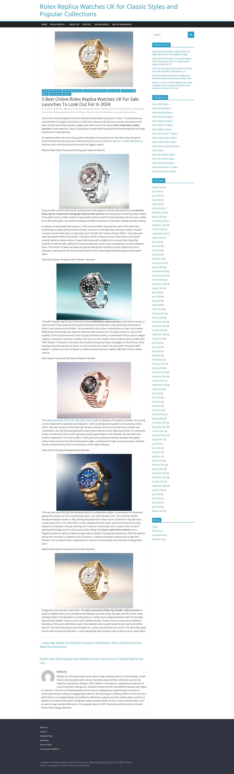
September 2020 (159, 485)
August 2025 (157, 237)
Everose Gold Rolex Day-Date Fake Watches (83, 109)
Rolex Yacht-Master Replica (164, 171)
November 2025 (159, 225)
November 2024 (159, 275)
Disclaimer (44, 740)
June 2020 (156, 498)
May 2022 (156, 401)
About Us (74, 24)
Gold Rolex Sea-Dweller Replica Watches (116, 109)
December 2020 (159, 473)
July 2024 (156, 292)
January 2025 (158, 267)
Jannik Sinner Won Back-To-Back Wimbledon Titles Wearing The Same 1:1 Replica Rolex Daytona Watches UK (171, 61)
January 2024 (158, 317)
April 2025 (156, 254)
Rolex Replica (57, 24)
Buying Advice (102, 24)
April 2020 (156, 506)
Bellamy (59, 109)
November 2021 (159, 427)
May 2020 (156, 502)
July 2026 (156, 191)
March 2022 (157, 410)
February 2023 (158, 364)
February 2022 (158, 414)
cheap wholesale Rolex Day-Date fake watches (69, 420)
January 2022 (158, 418)
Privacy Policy (46, 744)
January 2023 (158, 368)
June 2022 (156, 397)
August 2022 (157, 389)
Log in (155, 526)
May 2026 (156, 200)
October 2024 (158, 279)
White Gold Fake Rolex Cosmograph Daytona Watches (115, 112)
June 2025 (156, 246)
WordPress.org (158, 539)
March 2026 (157, 208)
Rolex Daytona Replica (72, 91)
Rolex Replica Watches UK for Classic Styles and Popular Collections (109, 10)
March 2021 (157, 460)
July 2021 (156, 443)
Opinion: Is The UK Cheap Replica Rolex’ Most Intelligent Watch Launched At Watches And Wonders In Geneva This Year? (172, 85)
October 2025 (158, 229)
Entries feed (157, 531)
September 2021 (159, 435)
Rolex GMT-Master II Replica (94, 91)
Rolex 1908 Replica (160, 104)
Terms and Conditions (49, 749)
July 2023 (156, 342)
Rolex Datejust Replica (162, 112)
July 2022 (156, 393)
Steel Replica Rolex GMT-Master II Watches (78, 112)
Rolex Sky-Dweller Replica (60, 94)
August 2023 (157, 338)
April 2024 (156, 305)
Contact (87, 24)
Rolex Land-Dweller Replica (164, 142)
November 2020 (159, 477)
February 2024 (158, 313)
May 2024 (156, 300)
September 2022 (159, 385)
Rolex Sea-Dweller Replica (163, 154)
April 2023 (156, 355)
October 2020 (158, 481)
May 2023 (156, 351)
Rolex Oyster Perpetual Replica (165, 146)
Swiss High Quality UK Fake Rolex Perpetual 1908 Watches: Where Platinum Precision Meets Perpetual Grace (91, 644)
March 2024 (157, 309)
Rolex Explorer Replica (162, 129)
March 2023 (157, 359)
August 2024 (157, 288)
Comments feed (159, 535)
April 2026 (156, 204)
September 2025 (159, 233)
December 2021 (159, 422)
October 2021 (158, 431)
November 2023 (159, 326)
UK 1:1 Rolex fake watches (130, 141)
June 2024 (156, 296)
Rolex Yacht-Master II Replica (165, 167)
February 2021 (158, 464)
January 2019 (158, 511)
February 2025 (158, 263)
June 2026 (156, 195)
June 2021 (156, 448)
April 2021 (156, 456)
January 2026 (158, 216)
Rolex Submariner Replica (163, 163)
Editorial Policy (46, 736)
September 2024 (159, 284)
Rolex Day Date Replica (52, 91)
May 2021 (156, 452)
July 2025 (156, 242)
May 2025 (156, 250)
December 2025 (159, 221)
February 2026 (158, 212)
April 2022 (156, 406)
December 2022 (159, 372)
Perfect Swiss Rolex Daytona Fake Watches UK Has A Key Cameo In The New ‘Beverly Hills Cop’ (91, 660)
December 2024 (159, 271)
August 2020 (157, 490)
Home (44, 24)
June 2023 (156, 347)
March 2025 (157, 258)
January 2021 (158, 469)
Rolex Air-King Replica (161, 108)
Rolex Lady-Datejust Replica (164, 137)
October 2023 (158, 330)
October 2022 (158, 380)
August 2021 (157, 439)
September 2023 (159, 334)
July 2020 (156, 494)
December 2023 (159, 321)
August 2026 (157, 187)
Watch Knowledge (122, 24)
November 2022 (159, 376)
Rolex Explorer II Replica (162, 125)
